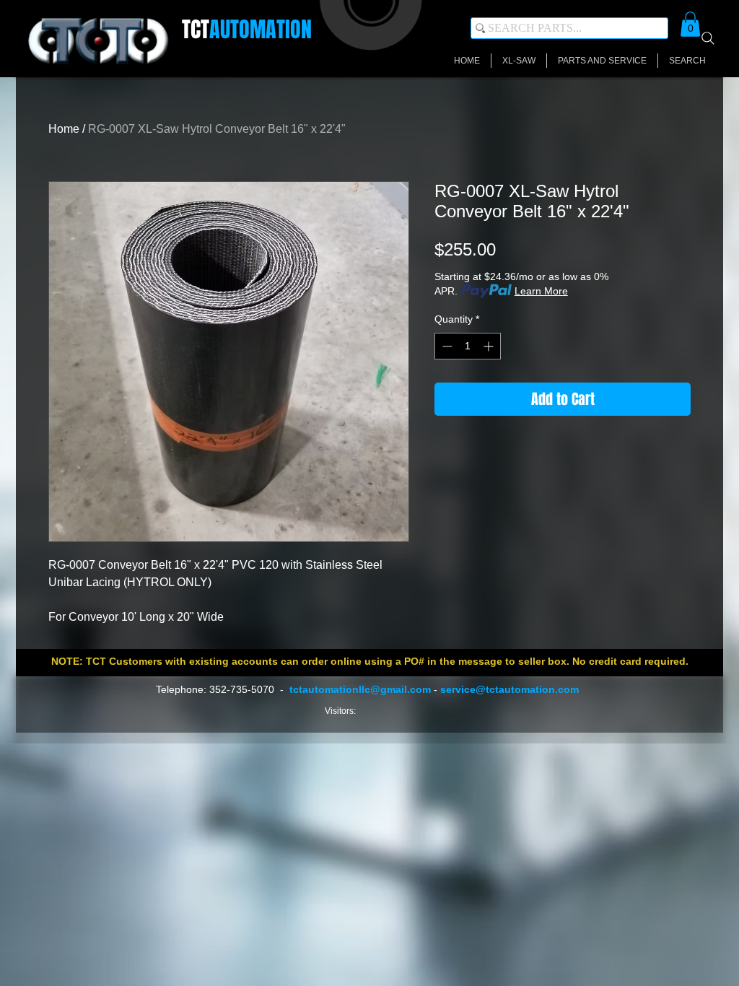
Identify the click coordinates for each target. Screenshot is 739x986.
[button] (690, 24)
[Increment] (490, 346)
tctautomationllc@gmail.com (360, 689)
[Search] (708, 38)
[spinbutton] (468, 346)
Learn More (541, 291)
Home (63, 129)
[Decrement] (446, 346)
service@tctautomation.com (509, 689)
